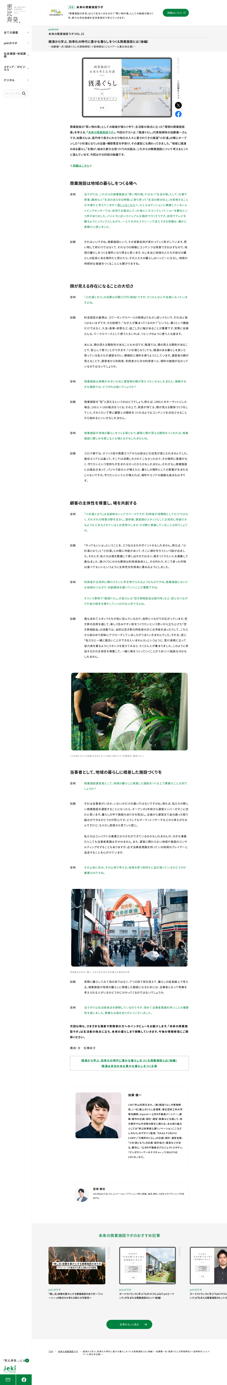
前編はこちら (81, 166)
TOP (50, 1351)
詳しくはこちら (126, 205)
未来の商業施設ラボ (101, 132)
